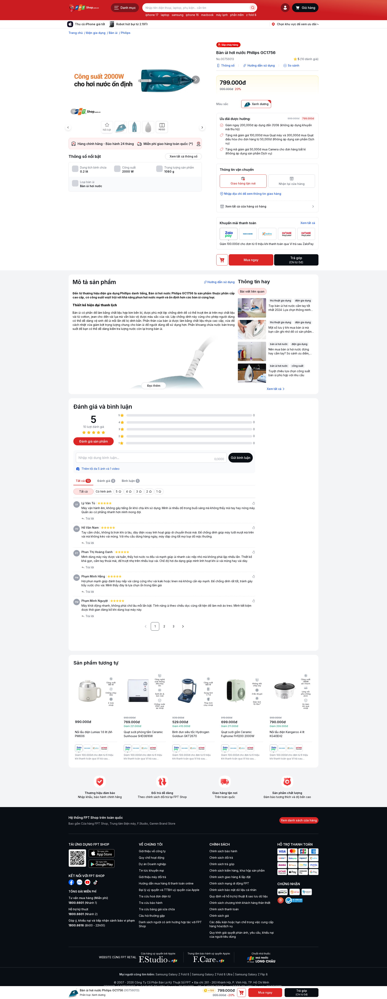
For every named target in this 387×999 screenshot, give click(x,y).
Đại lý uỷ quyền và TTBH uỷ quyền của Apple (169, 890)
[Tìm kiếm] (253, 7)
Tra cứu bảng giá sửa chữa (157, 909)
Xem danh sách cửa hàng (299, 820)
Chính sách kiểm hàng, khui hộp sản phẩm (237, 870)
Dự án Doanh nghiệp (152, 864)
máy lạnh (222, 15)
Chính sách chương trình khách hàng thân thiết (239, 902)
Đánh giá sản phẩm (93, 441)
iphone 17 (152, 15)
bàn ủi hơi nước (279, 344)
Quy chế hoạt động (151, 857)
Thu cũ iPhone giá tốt (90, 24)
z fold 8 (251, 15)
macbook (207, 15)
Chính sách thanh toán (224, 909)
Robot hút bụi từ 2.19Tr (132, 24)
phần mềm (237, 15)
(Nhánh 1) (83, 902)
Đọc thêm (153, 385)
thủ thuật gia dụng (280, 300)
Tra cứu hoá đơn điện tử (155, 896)
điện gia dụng (303, 300)
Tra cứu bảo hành (150, 902)
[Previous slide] (68, 127)
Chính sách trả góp (221, 864)
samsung (177, 15)
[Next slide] (151, 24)
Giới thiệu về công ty (152, 851)
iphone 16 (192, 15)
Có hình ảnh (103, 491)
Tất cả (83, 491)
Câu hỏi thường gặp (152, 915)
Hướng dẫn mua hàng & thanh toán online (166, 883)
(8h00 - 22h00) (87, 925)
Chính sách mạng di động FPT (229, 883)
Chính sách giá (219, 915)
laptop (165, 15)
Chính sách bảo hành (223, 851)
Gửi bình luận (240, 458)
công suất (297, 365)
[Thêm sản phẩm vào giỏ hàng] (241, 992)
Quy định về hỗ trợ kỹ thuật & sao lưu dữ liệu (238, 896)
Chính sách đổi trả (221, 857)
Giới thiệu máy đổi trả (152, 877)
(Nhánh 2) (83, 914)
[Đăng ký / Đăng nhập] (285, 7)
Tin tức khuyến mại (151, 870)
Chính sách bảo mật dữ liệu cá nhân (232, 890)
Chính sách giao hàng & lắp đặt (230, 877)
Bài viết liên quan (252, 291)
